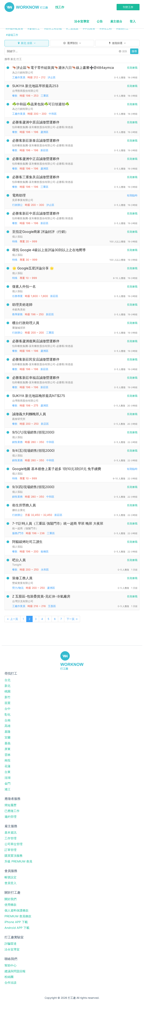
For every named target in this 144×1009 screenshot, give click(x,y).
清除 (124, 51)
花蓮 (7, 766)
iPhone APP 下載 (16, 922)
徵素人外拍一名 (24, 286)
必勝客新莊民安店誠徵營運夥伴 (35, 359)
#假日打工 (122, 28)
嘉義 (7, 743)
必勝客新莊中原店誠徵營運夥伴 (35, 213)
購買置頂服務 (13, 855)
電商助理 (19, 195)
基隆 (7, 731)
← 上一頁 (12, 618)
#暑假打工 (34, 28)
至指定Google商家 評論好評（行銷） (40, 232)
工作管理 (10, 838)
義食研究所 (18, 418)
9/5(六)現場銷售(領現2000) (33, 432)
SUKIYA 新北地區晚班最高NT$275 (38, 396)
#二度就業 (72, 28)
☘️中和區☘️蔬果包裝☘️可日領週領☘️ (40, 104)
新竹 (7, 697)
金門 (7, 783)
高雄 (7, 726)
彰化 (7, 714)
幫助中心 (10, 965)
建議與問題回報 (15, 971)
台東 (7, 772)
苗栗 (7, 703)
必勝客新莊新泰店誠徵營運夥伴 (35, 140)
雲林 (7, 755)
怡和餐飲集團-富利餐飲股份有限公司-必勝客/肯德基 (42, 127)
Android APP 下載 (16, 928)
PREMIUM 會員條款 (17, 916)
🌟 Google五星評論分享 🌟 (33, 268)
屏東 (7, 749)
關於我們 (10, 899)
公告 (100, 21)
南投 (7, 760)
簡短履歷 (10, 805)
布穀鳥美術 (18, 309)
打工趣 (26, 7)
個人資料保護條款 (16, 910)
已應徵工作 (12, 811)
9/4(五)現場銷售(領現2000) (33, 450)
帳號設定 (10, 877)
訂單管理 (10, 850)
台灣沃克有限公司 (22, 601)
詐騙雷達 (10, 943)
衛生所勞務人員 (24, 505)
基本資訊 (10, 832)
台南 (7, 720)
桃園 (7, 691)
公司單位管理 (13, 844)
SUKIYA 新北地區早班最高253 (35, 86)
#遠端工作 (12, 34)
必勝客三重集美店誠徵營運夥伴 (35, 177)
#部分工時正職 (53, 28)
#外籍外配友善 (14, 28)
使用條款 (10, 904)
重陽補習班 (18, 327)
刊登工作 (128, 7)
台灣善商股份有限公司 (25, 90)
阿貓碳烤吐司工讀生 (27, 542)
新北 (7, 686)
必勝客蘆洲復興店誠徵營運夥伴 (35, 341)
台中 (7, 709)
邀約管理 (10, 816)
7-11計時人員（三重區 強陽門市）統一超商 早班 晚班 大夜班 (57, 523)
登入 (133, 21)
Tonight (16, 564)
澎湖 (7, 777)
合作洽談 (10, 982)
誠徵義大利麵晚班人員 (29, 414)
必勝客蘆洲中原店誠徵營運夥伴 (35, 122)
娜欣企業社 (18, 510)
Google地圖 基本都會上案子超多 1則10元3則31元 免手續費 (56, 469)
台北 (7, 680)
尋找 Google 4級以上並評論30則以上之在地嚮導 (49, 250)
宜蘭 (7, 737)
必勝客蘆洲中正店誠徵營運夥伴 (35, 159)
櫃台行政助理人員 (25, 323)
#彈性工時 (106, 28)
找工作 (59, 7)
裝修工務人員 (22, 578)
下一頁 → (72, 618)
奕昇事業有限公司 (22, 200)
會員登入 (10, 883)
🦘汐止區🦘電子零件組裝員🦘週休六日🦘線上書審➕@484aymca (63, 68)
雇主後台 (116, 21)
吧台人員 (19, 560)
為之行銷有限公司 (22, 72)
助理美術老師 (22, 305)
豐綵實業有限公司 (22, 582)
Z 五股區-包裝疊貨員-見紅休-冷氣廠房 (41, 596)
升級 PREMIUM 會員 (18, 861)
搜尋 (134, 51)
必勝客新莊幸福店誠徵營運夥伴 (35, 378)
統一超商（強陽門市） (25, 528)
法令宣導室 (81, 21)
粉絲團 (9, 977)
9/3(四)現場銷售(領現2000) (33, 487)
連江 (7, 789)
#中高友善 (89, 28)
